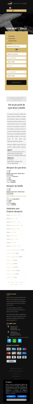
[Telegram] (9, 342)
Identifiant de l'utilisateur (15, 368)
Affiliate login (16, 374)
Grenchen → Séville (14, 218)
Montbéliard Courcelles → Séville (16, 225)
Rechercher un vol (20, 10)
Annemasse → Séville (14, 239)
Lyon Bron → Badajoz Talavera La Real (13, 250)
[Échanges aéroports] (16, 50)
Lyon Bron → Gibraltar (11, 253)
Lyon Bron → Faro (10, 263)
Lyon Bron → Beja (10, 260)
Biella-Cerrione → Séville (15, 229)
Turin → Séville (13, 242)
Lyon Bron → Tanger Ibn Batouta (12, 256)
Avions (15, 379)
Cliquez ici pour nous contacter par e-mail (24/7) (19, 337)
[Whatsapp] (14, 342)
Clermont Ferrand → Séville (15, 215)
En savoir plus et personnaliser (16, 399)
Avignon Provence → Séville (15, 222)
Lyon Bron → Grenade (11, 274)
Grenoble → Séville (13, 235)
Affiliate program (15, 376)
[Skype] (20, 342)
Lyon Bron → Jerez (10, 277)
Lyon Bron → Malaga (10, 267)
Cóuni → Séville (13, 232)
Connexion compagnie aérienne (15, 371)
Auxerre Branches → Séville (15, 246)
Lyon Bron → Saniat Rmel (11, 270)
